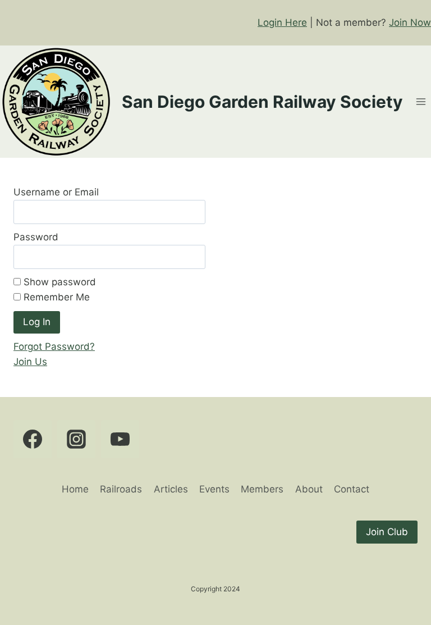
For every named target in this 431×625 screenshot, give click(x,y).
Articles (171, 489)
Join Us (30, 361)
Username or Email (56, 192)
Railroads (121, 489)
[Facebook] (32, 439)
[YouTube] (120, 439)
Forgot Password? (54, 346)
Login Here (282, 22)
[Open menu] (420, 102)
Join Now (410, 22)
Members (262, 489)
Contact (351, 489)
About (309, 489)
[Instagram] (76, 439)
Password (35, 237)
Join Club (387, 531)
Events (214, 489)
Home (75, 489)
